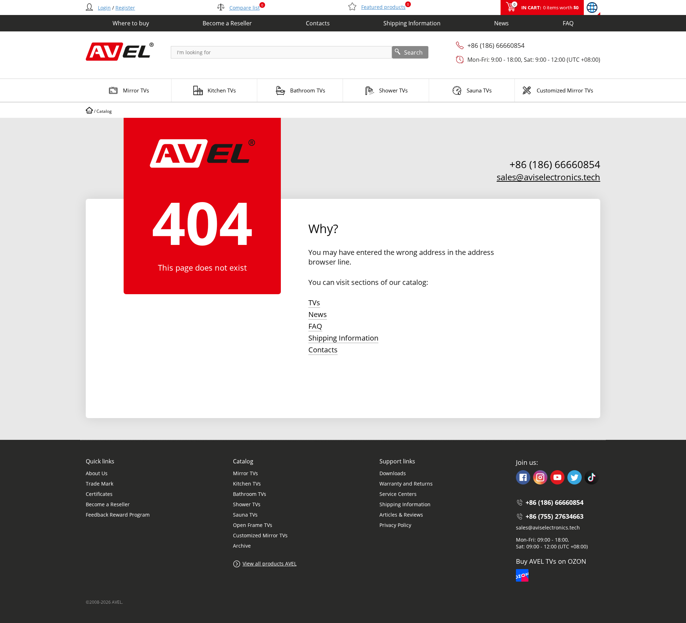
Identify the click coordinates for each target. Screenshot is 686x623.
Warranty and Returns (406, 483)
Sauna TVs (245, 514)
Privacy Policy (395, 525)
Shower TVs (246, 504)
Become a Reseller (227, 23)
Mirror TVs (245, 473)
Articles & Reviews (401, 514)
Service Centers (398, 494)
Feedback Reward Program (118, 514)
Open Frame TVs (252, 525)
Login (104, 7)
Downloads (392, 473)
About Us (97, 473)
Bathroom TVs (249, 494)
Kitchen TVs (247, 483)
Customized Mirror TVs (260, 535)
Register (125, 7)
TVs (314, 302)
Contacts (318, 23)
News (501, 23)
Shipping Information (412, 23)
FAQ (568, 23)
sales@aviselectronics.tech (548, 177)
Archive (242, 545)
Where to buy (131, 23)
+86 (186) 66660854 (496, 45)
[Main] (89, 111)
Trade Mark (99, 483)
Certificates (99, 494)
